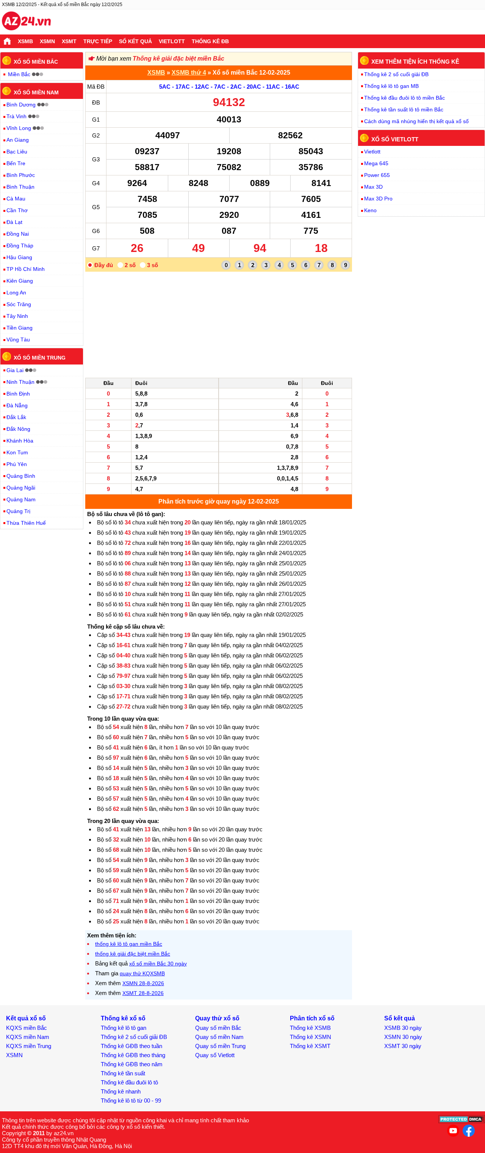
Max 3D (373, 187)
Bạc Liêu (16, 152)
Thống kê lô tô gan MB (391, 86)
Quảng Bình (20, 476)
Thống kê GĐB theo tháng (133, 1055)
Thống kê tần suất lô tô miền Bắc (403, 109)
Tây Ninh (17, 316)
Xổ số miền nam (36, 92)
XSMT (69, 41)
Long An (16, 292)
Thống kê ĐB (210, 41)
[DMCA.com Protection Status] (461, 1121)
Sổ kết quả (135, 41)
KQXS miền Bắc (26, 1028)
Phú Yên (16, 464)
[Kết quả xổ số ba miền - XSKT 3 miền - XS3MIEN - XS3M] (26, 22)
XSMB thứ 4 (189, 72)
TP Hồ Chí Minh (25, 269)
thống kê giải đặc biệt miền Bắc (132, 954)
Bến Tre (15, 163)
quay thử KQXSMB (142, 973)
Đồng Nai (17, 234)
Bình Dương (21, 105)
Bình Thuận (20, 187)
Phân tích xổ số (312, 1018)
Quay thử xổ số (217, 1018)
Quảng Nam (21, 499)
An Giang (17, 140)
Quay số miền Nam (219, 1037)
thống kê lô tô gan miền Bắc (128, 944)
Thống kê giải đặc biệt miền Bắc (178, 58)
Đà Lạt (14, 222)
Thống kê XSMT (310, 1046)
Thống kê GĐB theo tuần (131, 1046)
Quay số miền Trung (220, 1046)
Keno (370, 210)
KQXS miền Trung (28, 1046)
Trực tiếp (97, 41)
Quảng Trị (18, 511)
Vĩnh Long (18, 128)
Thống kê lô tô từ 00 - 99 (131, 1100)
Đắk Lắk (16, 417)
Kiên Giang (19, 281)
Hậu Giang (19, 257)
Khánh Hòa (19, 441)
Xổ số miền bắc (36, 62)
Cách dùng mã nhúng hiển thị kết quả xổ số (416, 121)
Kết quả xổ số (26, 1018)
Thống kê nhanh (121, 1091)
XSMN (47, 41)
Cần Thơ (17, 210)
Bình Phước (20, 175)
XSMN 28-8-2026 (143, 983)
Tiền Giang (19, 328)
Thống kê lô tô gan (123, 1028)
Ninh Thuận (20, 382)
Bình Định (18, 394)
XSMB (25, 41)
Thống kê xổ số (123, 1018)
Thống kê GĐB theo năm (132, 1064)
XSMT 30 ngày (402, 1046)
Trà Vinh (16, 116)
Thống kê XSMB (310, 1028)
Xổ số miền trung (40, 358)
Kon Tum (17, 452)
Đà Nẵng (17, 405)
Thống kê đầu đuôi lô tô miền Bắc (404, 98)
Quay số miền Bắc (218, 1028)
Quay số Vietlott (215, 1055)
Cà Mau (15, 199)
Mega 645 (376, 163)
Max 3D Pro (378, 199)
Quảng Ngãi (20, 488)
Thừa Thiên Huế (26, 523)
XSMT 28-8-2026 (143, 993)
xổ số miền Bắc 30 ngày (158, 964)
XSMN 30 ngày (403, 1037)
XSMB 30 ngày (403, 1028)
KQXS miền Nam (27, 1037)
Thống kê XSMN (310, 1037)
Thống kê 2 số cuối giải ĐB (396, 74)
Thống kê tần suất (123, 1073)
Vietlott (172, 41)
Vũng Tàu (18, 339)
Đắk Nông (18, 429)
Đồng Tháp (19, 245)
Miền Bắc (19, 74)
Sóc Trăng (18, 304)
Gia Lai (14, 370)
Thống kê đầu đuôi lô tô (129, 1082)
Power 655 (377, 175)
